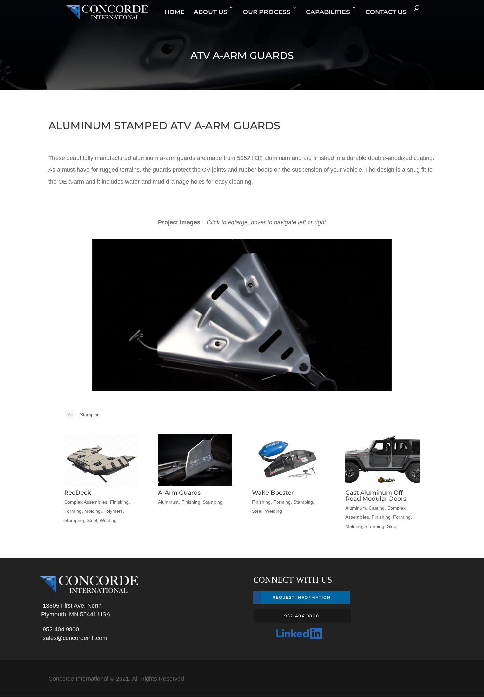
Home (174, 12)
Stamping (90, 414)
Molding (92, 511)
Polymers (113, 511)
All (70, 414)
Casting (377, 507)
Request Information (302, 597)
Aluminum (168, 502)
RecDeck (77, 492)
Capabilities (328, 12)
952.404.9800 (59, 629)
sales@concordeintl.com (73, 638)
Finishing (119, 502)
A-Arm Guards (179, 492)
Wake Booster (273, 492)
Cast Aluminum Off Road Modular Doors (375, 495)
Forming (73, 511)
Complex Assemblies (85, 502)
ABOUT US (210, 12)
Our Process (266, 12)
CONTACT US (386, 12)
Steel (92, 520)
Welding (108, 520)
